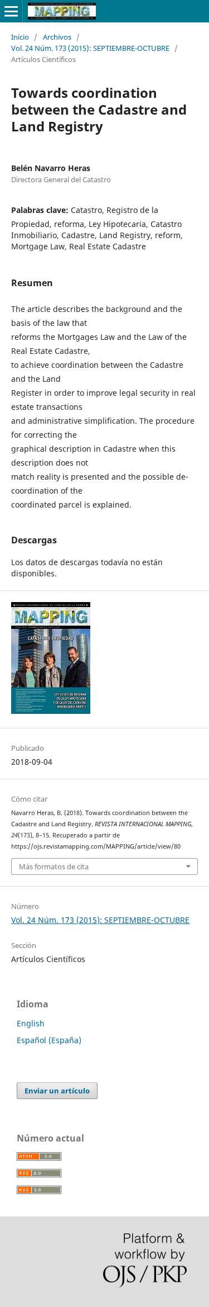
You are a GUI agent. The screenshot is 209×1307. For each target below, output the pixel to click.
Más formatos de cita (54, 866)
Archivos (57, 37)
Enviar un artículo (57, 1091)
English (31, 1023)
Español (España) (49, 1040)
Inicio (20, 37)
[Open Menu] (11, 11)
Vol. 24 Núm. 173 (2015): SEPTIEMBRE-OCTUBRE (90, 48)
